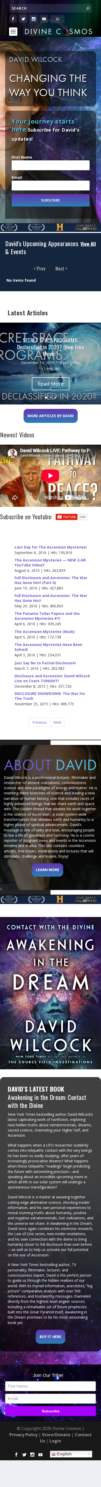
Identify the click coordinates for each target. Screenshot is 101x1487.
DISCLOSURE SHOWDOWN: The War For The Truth (50, 696)
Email (19, 177)
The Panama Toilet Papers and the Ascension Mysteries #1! (47, 616)
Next (57, 722)
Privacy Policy (23, 1435)
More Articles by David (50, 415)
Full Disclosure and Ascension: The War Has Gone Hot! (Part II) (51, 580)
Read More (51, 383)
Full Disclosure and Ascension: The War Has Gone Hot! (51, 598)
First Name (22, 157)
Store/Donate (56, 1435)
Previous (39, 722)
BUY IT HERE (50, 1336)
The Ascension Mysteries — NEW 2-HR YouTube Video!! (50, 562)
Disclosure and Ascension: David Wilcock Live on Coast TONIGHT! (52, 678)
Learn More (47, 869)
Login (55, 1441)
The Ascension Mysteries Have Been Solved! (48, 647)
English (64, 1454)
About (50, 765)
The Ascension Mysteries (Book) (45, 631)
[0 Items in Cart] (57, 19)
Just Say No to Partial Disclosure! (45, 663)
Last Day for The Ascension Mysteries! (51, 547)
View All (88, 244)
